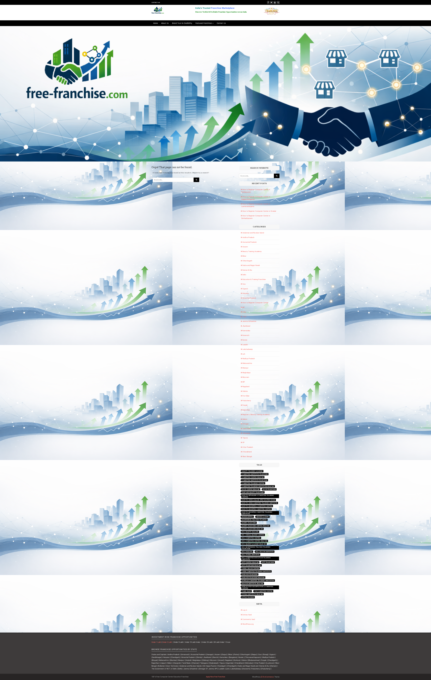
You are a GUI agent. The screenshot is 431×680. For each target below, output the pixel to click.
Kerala (244, 340)
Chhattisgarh (247, 261)
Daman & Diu (247, 270)
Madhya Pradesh (248, 359)
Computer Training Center (253, 483)
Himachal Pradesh (249, 298)
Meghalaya (246, 373)
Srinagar (245, 424)
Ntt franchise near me (251, 565)
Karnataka (246, 331)
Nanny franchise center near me (255, 526)
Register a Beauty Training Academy (256, 415)
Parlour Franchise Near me (253, 577)
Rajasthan (246, 410)
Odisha (245, 391)
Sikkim (244, 419)
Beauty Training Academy (252, 251)
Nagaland (245, 387)
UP (243, 442)
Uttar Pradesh (248, 597)
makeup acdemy (263, 516)
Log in (244, 610)
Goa (243, 284)
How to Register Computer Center (255, 303)
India (244, 312)
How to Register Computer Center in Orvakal (259, 211)
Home (155, 23)
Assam (245, 247)
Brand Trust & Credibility (182, 23)
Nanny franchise (249, 523)
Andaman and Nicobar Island (253, 233)
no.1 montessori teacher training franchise (256, 547)
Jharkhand (246, 326)
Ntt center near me (250, 562)
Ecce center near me (250, 489)
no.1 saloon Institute (265, 551)
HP (243, 307)
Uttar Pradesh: (247, 447)
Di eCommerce (268, 677)
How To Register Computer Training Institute (257, 512)
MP (243, 382)
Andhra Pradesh (248, 237)
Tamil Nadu (246, 429)
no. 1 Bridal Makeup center (253, 535)
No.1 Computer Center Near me (254, 541)
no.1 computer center (251, 538)
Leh (243, 354)
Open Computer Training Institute (256, 571)
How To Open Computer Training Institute (259, 503)
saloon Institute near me (252, 583)
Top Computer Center (264, 591)
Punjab (244, 405)
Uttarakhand (247, 452)
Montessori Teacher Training (254, 520)
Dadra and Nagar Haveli (251, 265)
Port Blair (245, 396)
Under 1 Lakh (156, 642)
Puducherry (246, 401)
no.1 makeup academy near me (254, 544)
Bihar (244, 256)
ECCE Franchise (269, 489)
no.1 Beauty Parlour (250, 532)
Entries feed (247, 615)
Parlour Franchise (250, 574)
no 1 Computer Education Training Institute (256, 558)
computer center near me (253, 477)
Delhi (244, 275)
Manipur (245, 368)
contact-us (156, 2)
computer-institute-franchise (255, 474)
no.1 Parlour (247, 551)
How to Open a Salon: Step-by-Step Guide (258, 500)
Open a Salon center (250, 568)
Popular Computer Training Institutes (258, 580)
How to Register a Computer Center (257, 506)
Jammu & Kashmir (249, 321)
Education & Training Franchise (254, 279)
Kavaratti (245, 335)
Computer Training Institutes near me (258, 486)
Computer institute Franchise (254, 480)
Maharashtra (247, 363)
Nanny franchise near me (252, 529)
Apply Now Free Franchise (215, 677)
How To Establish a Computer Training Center (258, 496)
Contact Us (221, 23)
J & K (244, 317)
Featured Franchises (203, 23)
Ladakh (245, 345)
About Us (165, 23)
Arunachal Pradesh (249, 242)
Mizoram (245, 377)
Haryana (245, 293)
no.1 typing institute (250, 554)
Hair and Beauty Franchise (253, 492)
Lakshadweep (247, 349)
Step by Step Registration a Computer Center (257, 587)
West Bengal (247, 457)
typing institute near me (252, 594)
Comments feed (248, 619)
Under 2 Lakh (167, 642)
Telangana (246, 433)
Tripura (245, 438)
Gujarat (245, 289)
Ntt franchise (268, 562)
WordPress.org (248, 624)
